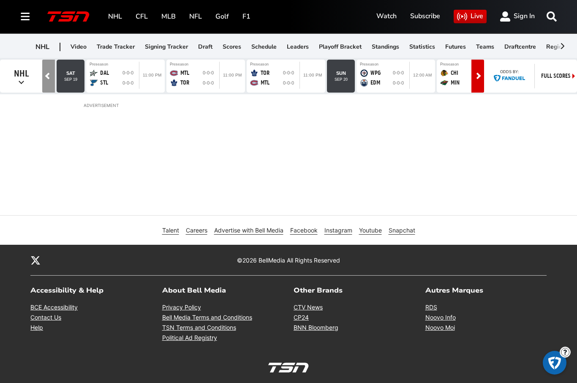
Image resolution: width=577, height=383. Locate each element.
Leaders (298, 47)
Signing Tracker (166, 47)
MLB (168, 16)
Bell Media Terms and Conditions (207, 317)
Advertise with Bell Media (248, 230)
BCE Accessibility (54, 307)
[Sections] (25, 16)
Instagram (338, 230)
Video (79, 47)
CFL (142, 16)
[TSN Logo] (68, 16)
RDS (431, 307)
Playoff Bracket (340, 47)
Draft (205, 47)
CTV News (308, 307)
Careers (196, 230)
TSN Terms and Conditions (199, 327)
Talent (170, 230)
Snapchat (402, 230)
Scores (232, 47)
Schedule (264, 47)
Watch (386, 16)
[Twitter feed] (35, 260)
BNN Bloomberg (316, 327)
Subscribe (425, 16)
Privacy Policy (181, 307)
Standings (385, 47)
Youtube (370, 230)
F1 (246, 16)
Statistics (422, 47)
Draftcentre (520, 47)
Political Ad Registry (189, 337)
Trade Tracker (116, 47)
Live (477, 16)
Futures (455, 47)
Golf (222, 16)
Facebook (304, 230)
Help (36, 327)
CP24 (301, 317)
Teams (485, 47)
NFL (195, 16)
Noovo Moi (440, 327)
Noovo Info (440, 317)
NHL (115, 16)
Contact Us (45, 317)
